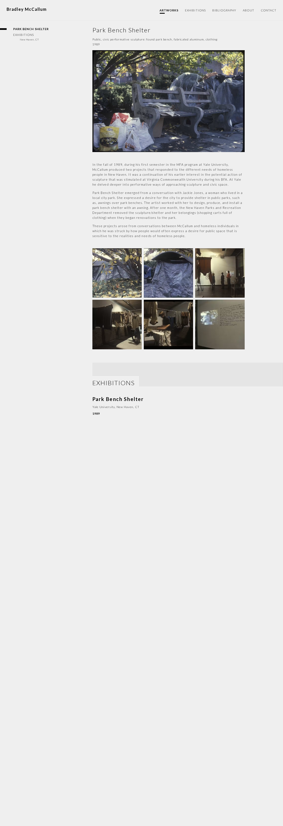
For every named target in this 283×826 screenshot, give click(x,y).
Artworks (169, 10)
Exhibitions (195, 10)
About (248, 10)
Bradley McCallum (27, 9)
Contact (268, 10)
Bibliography (224, 10)
